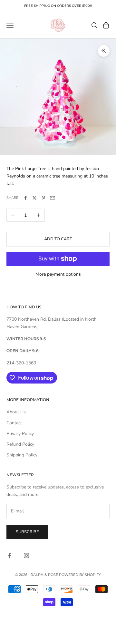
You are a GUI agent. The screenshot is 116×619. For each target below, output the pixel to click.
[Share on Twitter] (34, 198)
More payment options (58, 274)
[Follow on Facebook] (9, 555)
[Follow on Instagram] (26, 555)
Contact (14, 423)
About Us (16, 412)
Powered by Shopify (80, 574)
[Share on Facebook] (25, 198)
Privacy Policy (20, 433)
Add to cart (58, 239)
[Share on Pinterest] (43, 198)
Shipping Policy (21, 455)
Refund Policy (20, 444)
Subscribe (27, 532)
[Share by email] (52, 198)
